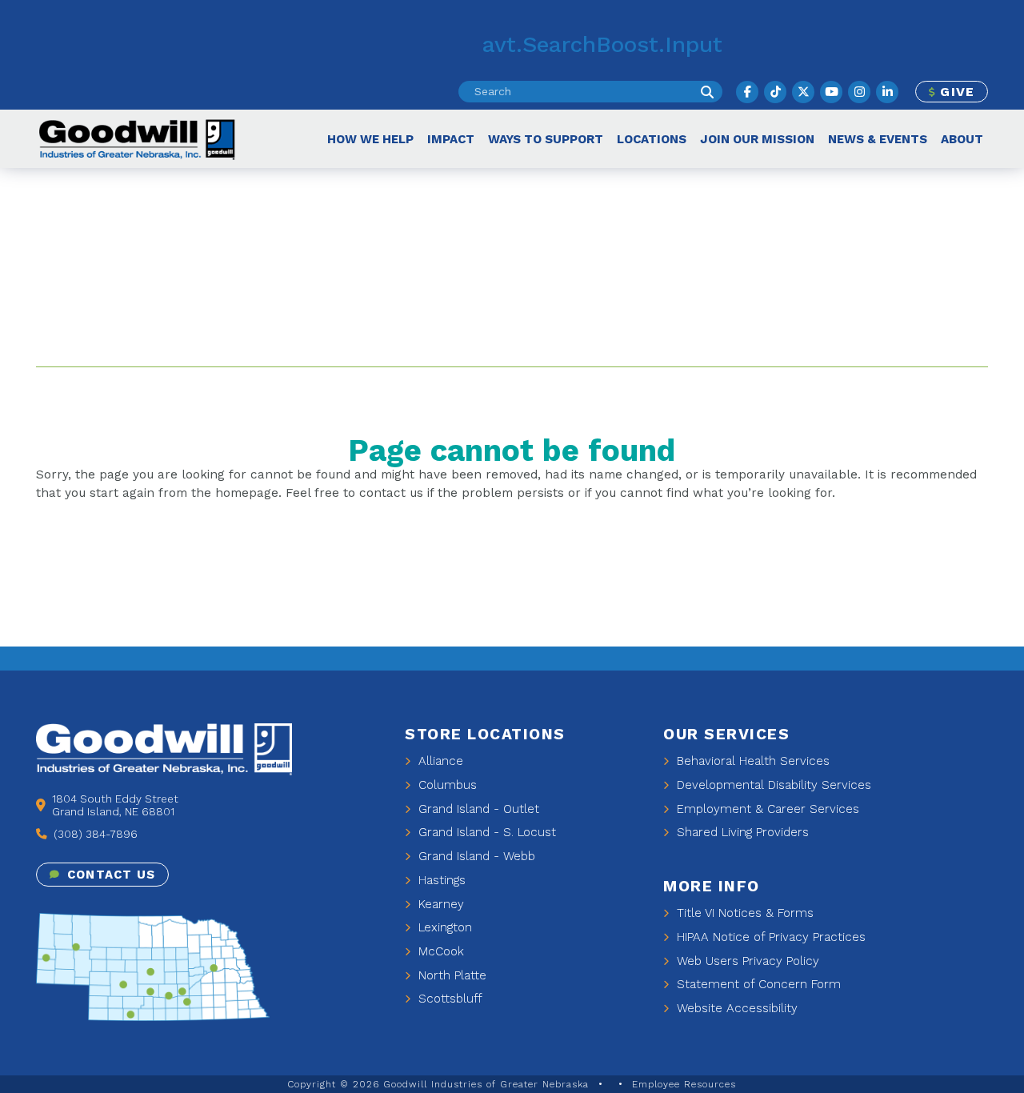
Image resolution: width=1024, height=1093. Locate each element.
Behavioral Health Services (751, 761)
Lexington (443, 927)
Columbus (445, 785)
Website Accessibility (735, 1008)
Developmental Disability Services (772, 785)
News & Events (877, 139)
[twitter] (803, 92)
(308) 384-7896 (94, 833)
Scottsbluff (448, 998)
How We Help (370, 139)
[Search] (707, 91)
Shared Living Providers (741, 832)
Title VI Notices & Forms (743, 913)
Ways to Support (545, 139)
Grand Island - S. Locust (485, 832)
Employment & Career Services (766, 809)
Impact (450, 139)
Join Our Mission (757, 139)
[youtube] (831, 92)
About (962, 139)
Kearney (439, 904)
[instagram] (859, 92)
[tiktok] (775, 92)
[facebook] (747, 92)
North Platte (450, 975)
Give (954, 91)
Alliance (438, 761)
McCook (439, 951)
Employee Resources (684, 1084)
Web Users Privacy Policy (746, 961)
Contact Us (109, 874)
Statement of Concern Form (757, 984)
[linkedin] (887, 92)
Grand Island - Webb (474, 856)
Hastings (440, 880)
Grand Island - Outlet (476, 809)
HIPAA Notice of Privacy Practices (769, 937)
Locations (651, 139)
